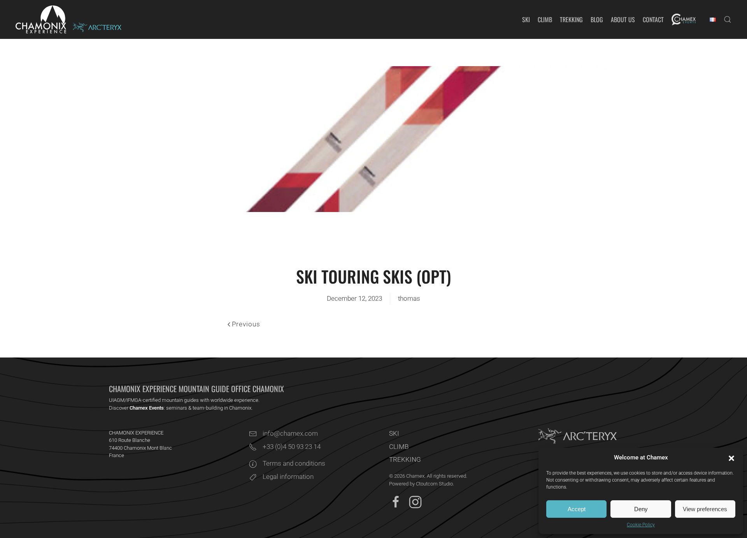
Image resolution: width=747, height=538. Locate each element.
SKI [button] (526, 19)
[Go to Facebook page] (396, 501)
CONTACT (653, 19)
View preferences (705, 509)
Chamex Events (147, 408)
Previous (246, 324)
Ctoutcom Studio (434, 484)
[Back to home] (41, 19)
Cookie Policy (641, 524)
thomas (409, 298)
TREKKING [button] (571, 19)
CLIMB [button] (545, 19)
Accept (577, 509)
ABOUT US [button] (623, 19)
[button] (731, 458)
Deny (641, 509)
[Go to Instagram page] (415, 501)
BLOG (597, 19)
